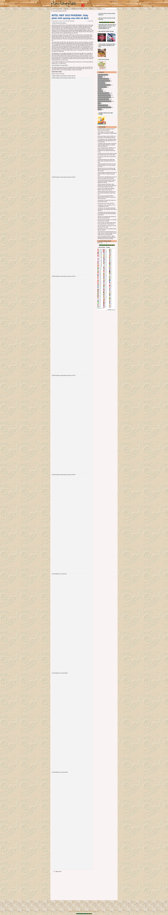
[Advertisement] (107, 322)
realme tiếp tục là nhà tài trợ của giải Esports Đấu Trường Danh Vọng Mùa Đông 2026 (107, 133)
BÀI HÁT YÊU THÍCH (102, 74)
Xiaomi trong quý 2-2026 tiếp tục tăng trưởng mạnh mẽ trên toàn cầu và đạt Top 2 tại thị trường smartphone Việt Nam (107, 185)
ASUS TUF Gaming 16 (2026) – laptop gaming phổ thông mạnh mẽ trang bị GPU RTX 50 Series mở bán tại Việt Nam (107, 237)
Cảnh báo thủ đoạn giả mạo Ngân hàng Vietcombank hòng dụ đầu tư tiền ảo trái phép (106, 161)
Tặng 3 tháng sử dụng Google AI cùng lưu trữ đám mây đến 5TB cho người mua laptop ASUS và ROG (107, 181)
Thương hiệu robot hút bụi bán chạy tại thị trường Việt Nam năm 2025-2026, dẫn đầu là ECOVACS (107, 213)
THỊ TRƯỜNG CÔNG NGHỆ (104, 101)
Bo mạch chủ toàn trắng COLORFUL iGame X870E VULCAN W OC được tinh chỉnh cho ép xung (106, 197)
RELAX (99, 89)
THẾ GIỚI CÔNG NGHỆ (70, 21)
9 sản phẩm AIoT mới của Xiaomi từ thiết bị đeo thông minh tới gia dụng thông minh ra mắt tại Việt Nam (107, 140)
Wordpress (89, 911)
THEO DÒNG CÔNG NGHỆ (104, 97)
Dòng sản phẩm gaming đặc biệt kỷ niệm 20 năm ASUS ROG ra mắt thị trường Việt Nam (107, 174)
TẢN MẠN (60, 8)
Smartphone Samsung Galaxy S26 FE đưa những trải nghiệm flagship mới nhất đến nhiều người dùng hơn (107, 145)
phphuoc (57, 21)
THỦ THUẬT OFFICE (102, 105)
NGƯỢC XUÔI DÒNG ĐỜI (104, 85)
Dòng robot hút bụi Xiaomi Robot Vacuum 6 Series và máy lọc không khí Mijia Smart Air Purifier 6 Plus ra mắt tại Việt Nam (107, 233)
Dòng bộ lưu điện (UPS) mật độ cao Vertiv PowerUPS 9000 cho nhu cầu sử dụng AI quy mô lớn (107, 165)
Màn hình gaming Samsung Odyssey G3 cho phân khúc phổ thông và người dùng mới (106, 193)
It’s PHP (115, 1)
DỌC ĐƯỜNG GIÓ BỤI (103, 78)
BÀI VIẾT (67, 8)
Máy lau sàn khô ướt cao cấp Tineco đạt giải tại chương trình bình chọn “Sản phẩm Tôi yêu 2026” (107, 169)
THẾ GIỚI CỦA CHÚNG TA (76, 8)
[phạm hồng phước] (64, 6)
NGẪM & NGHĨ (101, 83)
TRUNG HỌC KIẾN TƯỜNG (104, 107)
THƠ (86, 8)
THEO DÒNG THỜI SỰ (103, 99)
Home (111, 1)
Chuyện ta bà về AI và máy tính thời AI (106, 203)
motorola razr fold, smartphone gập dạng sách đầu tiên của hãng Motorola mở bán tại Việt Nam (107, 209)
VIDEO (99, 109)
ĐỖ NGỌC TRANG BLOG (104, 80)
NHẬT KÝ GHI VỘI (102, 87)
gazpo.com (97, 911)
